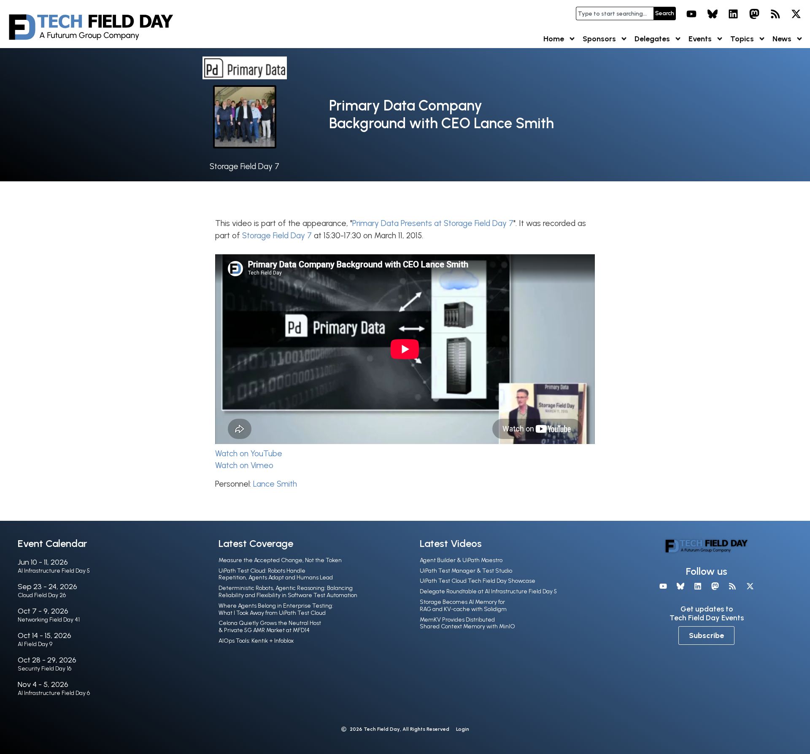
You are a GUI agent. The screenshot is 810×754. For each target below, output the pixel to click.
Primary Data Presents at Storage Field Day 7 (432, 223)
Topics (742, 38)
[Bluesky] (712, 14)
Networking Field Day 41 (49, 619)
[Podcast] (775, 14)
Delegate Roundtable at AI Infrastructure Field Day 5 (488, 591)
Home (553, 38)
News (781, 38)
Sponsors (599, 38)
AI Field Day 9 (35, 644)
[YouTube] (691, 14)
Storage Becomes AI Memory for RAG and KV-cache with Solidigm (463, 605)
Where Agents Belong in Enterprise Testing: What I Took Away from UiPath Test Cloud (276, 609)
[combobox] (614, 13)
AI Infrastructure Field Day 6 (54, 693)
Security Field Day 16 (44, 668)
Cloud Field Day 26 (42, 595)
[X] (796, 14)
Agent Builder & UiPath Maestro (461, 560)
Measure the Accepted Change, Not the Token (280, 560)
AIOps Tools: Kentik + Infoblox (256, 640)
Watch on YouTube (248, 453)
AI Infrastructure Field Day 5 (54, 570)
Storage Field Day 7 (244, 166)
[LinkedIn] (733, 14)
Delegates (652, 38)
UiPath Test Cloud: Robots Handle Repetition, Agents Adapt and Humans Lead (276, 574)
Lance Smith (275, 484)
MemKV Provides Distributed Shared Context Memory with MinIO (467, 623)
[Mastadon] (754, 14)
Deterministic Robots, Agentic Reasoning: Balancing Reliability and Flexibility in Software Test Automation (288, 591)
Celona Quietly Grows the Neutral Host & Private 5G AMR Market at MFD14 (270, 626)
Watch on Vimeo (244, 465)
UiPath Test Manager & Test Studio (466, 570)
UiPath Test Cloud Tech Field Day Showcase (477, 580)
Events (700, 38)
